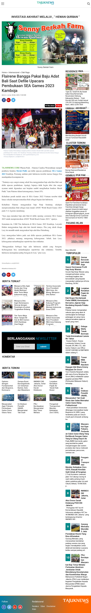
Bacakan (51, 106)
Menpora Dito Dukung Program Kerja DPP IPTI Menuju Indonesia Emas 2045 (53, 305)
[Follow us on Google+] (15, 607)
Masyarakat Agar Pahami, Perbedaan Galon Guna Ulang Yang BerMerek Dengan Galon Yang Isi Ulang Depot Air (8, 412)
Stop (59, 106)
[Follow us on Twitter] (9, 607)
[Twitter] (13, 100)
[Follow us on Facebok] (4, 607)
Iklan (34, 609)
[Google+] (9, 100)
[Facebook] (4, 100)
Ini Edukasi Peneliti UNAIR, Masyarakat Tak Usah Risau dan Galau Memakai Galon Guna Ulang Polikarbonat (77, 396)
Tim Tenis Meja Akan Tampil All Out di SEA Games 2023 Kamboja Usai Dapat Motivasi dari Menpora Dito (15, 321)
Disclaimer (51, 606)
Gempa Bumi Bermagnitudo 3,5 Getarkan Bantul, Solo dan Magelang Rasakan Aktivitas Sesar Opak (24, 388)
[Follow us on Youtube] (20, 607)
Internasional (14, 72)
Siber (43, 606)
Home (4, 72)
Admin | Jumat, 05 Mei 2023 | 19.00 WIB (14, 95)
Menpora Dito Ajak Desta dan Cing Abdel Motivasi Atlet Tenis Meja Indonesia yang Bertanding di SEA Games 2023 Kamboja (16, 292)
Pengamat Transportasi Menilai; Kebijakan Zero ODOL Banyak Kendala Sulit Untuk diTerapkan (55, 412)
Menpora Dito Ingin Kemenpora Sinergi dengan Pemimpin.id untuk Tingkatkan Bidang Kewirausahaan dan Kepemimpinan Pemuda (16, 307)
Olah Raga (25, 72)
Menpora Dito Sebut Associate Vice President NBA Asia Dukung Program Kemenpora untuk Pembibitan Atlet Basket (47, 322)
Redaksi (35, 606)
